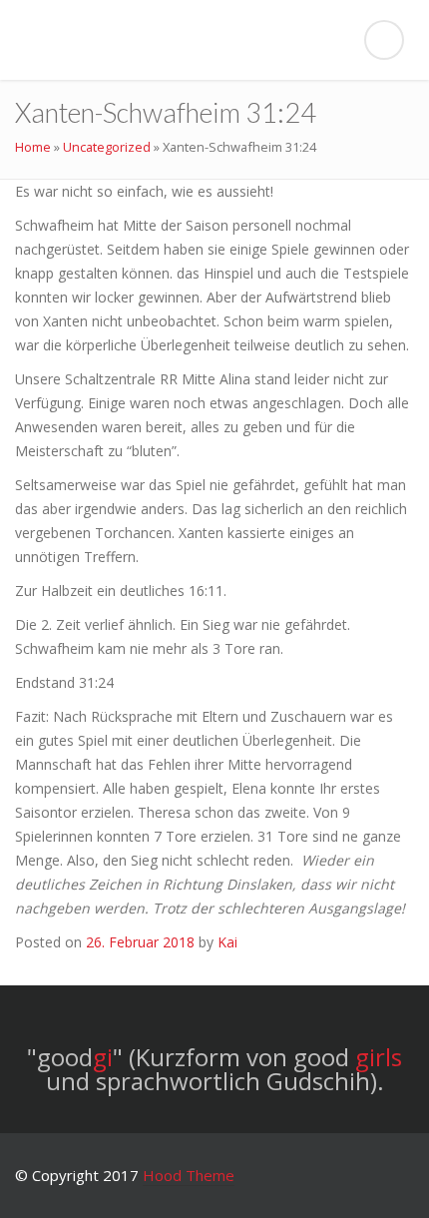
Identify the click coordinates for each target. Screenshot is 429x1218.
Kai (227, 941)
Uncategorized (107, 147)
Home (33, 147)
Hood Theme (188, 1175)
